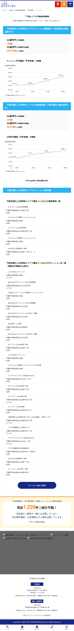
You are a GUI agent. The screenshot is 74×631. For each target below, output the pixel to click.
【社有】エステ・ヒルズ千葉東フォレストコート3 (25, 292)
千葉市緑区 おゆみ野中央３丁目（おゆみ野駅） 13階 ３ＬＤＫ (29, 417)
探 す (7, 629)
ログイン (70, 5)
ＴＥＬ (51, 629)
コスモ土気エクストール (16, 272)
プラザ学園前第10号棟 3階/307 (18, 448)
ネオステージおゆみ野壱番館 (18, 207)
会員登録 (64, 5)
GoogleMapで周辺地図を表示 (37, 180)
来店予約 (58, 5)
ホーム (5, 10)
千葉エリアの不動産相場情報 (17, 10)
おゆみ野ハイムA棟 (14, 323)
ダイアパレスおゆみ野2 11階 (18, 344)
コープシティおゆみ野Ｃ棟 (17, 396)
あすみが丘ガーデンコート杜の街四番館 (22, 282)
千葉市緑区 (30, 10)
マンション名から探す (37, 485)
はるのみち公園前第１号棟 (17, 248)
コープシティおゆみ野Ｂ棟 (17, 228)
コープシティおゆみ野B (16, 406)
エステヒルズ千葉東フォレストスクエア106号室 (24, 365)
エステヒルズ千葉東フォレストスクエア (22, 217)
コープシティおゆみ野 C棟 (18, 469)
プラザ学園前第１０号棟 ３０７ (19, 427)
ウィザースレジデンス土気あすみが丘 (21, 375)
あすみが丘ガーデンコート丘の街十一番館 (22, 313)
